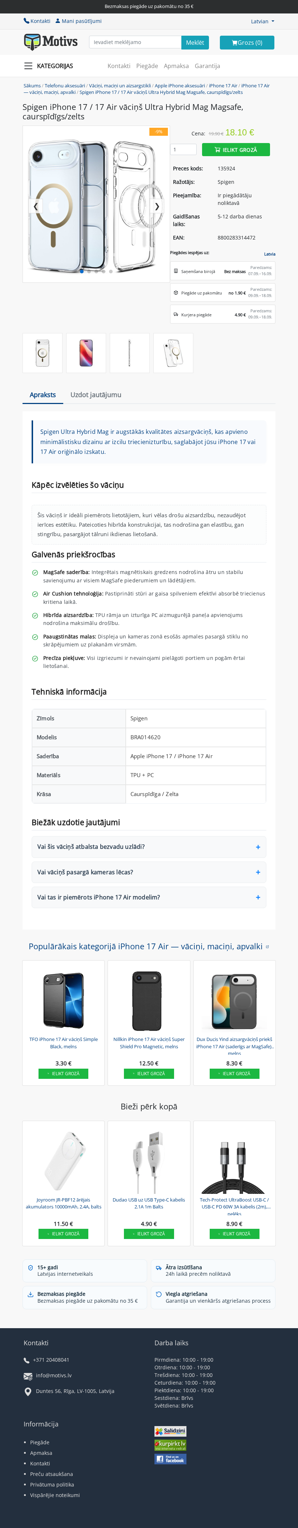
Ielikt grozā (240, 149)
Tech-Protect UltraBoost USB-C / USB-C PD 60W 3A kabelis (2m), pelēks (234, 1205)
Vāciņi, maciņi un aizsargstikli (120, 85)
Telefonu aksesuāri (65, 85)
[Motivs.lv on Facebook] (170, 1459)
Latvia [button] (269, 254)
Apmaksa (176, 66)
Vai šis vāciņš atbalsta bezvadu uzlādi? (91, 847)
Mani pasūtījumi (82, 20)
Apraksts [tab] (43, 394)
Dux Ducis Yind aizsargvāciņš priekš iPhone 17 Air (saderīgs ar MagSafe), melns (234, 1045)
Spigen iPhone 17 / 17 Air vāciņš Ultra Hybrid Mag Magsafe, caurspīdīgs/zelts (161, 92)
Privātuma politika (52, 1484)
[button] (262, 21)
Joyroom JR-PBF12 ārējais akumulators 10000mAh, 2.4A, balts (63, 1203)
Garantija (207, 66)
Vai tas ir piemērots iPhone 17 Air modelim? (98, 897)
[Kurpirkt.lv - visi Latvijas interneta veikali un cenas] (170, 1446)
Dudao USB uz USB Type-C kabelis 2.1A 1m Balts (149, 1203)
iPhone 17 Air (223, 85)
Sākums (32, 85)
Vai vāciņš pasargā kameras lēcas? (85, 872)
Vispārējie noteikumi (55, 1495)
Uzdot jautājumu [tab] (96, 394)
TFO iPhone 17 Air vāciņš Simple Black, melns (63, 1043)
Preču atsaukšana (51, 1473)
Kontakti (41, 20)
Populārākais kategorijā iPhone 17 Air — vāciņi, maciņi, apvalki (146, 946)
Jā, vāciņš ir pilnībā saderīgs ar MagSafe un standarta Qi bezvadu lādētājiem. (134, 850)
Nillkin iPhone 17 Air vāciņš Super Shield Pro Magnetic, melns (149, 1043)
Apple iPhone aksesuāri (180, 85)
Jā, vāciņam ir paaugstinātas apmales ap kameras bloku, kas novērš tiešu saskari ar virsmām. (141, 875)
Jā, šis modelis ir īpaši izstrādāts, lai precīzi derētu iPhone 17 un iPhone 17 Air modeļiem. (135, 900)
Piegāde (147, 66)
